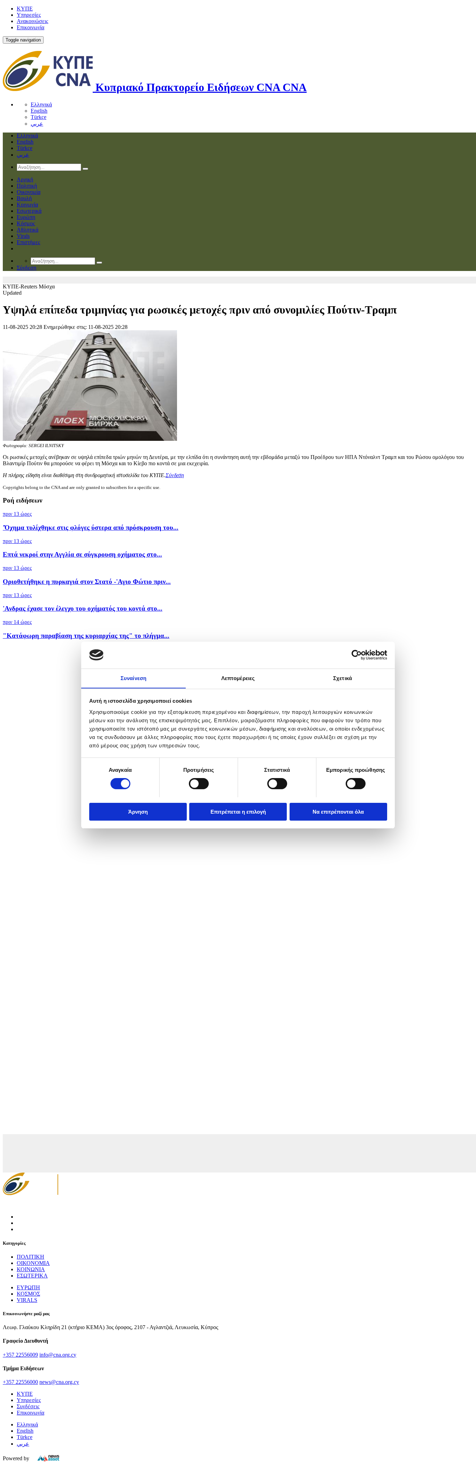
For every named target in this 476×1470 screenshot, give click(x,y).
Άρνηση (138, 811)
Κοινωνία (27, 205)
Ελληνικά (41, 104)
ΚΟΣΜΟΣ (28, 1294)
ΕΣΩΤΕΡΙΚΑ (32, 1276)
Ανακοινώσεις (32, 21)
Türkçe (38, 117)
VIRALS (27, 1300)
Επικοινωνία (30, 27)
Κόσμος (26, 223)
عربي (37, 124)
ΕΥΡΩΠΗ (28, 1287)
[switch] (199, 783)
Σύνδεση (175, 475)
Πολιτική (27, 186)
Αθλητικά (27, 230)
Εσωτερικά (29, 211)
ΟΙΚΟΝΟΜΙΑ (33, 1263)
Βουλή (24, 198)
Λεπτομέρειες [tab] (238, 678)
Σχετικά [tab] (342, 678)
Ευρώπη (26, 217)
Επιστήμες (28, 242)
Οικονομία (28, 192)
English (39, 111)
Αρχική (25, 179)
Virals (23, 236)
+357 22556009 (20, 1355)
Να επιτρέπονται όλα (338, 811)
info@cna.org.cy (57, 1355)
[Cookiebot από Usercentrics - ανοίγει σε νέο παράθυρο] (356, 655)
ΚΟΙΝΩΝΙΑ (31, 1269)
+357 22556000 (20, 1382)
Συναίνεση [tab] (133, 678)
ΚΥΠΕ (25, 9)
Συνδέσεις (28, 1406)
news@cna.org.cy (59, 1382)
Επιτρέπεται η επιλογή (238, 811)
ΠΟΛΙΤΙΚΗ (30, 1257)
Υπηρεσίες (29, 15)
